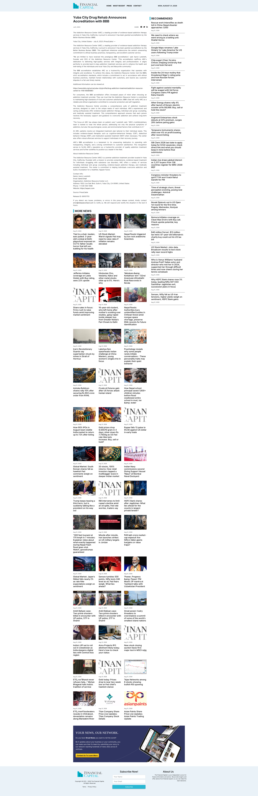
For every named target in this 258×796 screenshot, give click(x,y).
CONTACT (137, 6)
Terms (84, 787)
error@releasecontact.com (83, 203)
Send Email (82, 179)
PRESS (129, 6)
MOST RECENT (119, 6)
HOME (108, 6)
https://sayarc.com (87, 188)
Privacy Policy (92, 787)
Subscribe (129, 787)
